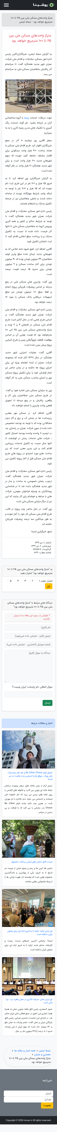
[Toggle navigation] (6, 5)
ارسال (47, 703)
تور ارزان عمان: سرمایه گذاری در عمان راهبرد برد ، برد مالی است (29, 1001)
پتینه (26, 118)
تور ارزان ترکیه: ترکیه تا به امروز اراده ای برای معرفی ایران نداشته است (29, 932)
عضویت (47, 1105)
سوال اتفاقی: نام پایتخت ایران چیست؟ (32, 687)
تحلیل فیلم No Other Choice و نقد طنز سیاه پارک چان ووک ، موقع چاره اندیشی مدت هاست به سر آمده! (30, 776)
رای (48, 586)
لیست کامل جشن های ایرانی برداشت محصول (31, 862)
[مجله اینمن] (43, 5)
